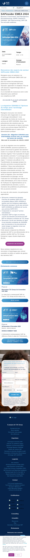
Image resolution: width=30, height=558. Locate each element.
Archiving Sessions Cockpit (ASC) (15, 464)
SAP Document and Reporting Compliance (15, 470)
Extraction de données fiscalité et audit (15, 451)
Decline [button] (18, 554)
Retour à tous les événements (16, 262)
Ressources (15, 521)
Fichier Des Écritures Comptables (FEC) (15, 468)
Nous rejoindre (15, 430)
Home (3, 10)
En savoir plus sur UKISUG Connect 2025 (15, 340)
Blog (15, 523)
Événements (9, 10)
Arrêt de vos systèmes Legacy (15, 443)
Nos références (15, 434)
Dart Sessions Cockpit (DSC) (15, 476)
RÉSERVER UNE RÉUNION (15, 243)
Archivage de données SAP (15, 441)
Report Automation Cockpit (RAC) (15, 474)
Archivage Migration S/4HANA (15, 447)
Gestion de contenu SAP (15, 449)
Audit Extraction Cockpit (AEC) (15, 466)
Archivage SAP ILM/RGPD (15, 455)
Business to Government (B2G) (15, 445)
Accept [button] (11, 554)
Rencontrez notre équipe (15, 432)
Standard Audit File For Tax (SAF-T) (15, 472)
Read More (15, 300)
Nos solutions (15, 462)
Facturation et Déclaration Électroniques (15, 453)
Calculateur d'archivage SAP (15, 525)
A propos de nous (15, 428)
